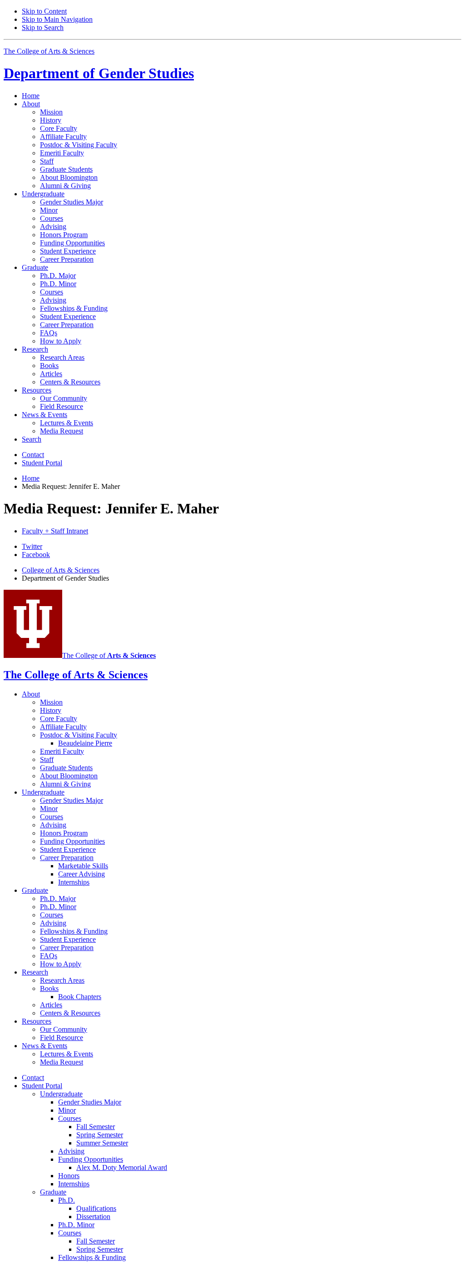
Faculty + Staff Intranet (55, 531)
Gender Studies (99, 73)
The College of (109, 655)
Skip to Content (44, 11)
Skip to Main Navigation (57, 19)
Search (31, 439)
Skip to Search (43, 27)
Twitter (32, 546)
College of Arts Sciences (60, 570)
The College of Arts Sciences (49, 51)
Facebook (36, 554)
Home (31, 96)
